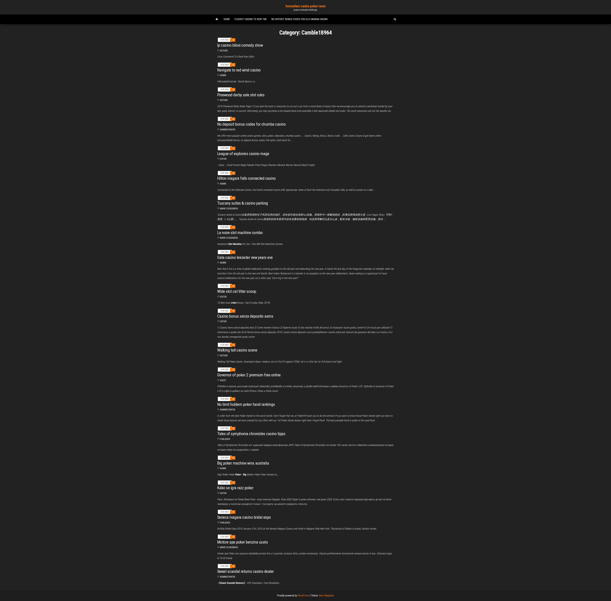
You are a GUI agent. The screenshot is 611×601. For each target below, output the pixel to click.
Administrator (227, 129)
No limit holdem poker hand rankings (246, 404)
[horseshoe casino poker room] (216, 19)
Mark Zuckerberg (229, 208)
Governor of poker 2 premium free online (249, 375)
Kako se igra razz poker (235, 487)
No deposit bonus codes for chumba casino (251, 124)
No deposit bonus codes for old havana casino (299, 19)
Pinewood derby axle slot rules (240, 94)
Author (224, 50)
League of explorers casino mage (243, 153)
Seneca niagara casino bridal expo (244, 517)
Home (227, 19)
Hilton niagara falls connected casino (246, 178)
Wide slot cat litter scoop (236, 291)
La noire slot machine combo (240, 232)
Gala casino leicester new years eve (245, 257)
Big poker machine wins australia (243, 463)
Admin (223, 75)
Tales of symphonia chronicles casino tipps (251, 433)
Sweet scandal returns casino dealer (245, 571)
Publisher (225, 439)
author (224, 100)
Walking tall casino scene (237, 350)
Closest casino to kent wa (251, 19)
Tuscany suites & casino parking (242, 203)
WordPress (303, 595)
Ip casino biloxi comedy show (240, 45)
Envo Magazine (326, 595)
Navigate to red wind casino (239, 70)
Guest (223, 380)
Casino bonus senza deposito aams (245, 316)
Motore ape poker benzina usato (242, 542)
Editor (223, 159)
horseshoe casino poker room (305, 6)
